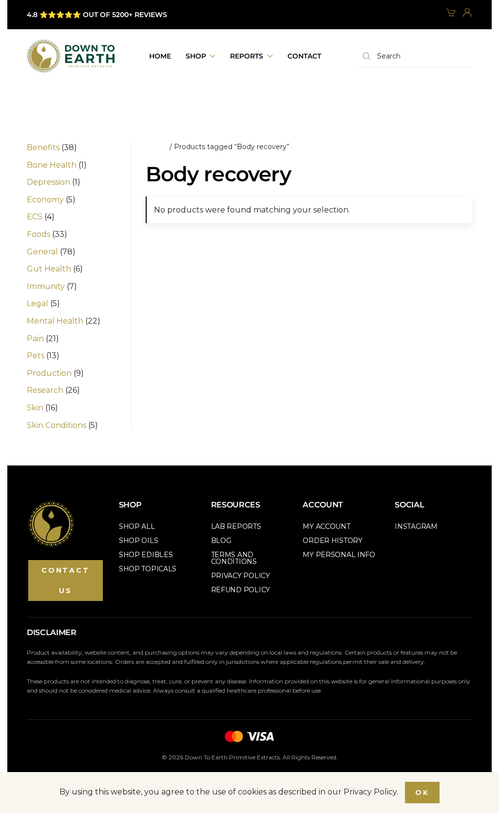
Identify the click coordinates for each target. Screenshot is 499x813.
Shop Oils (138, 540)
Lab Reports (236, 526)
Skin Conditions (56, 425)
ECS (34, 216)
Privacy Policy (240, 575)
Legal (37, 303)
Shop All (137, 526)
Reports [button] (246, 56)
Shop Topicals (147, 568)
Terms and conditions (234, 558)
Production (49, 373)
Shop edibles (146, 554)
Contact (304, 56)
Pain (35, 338)
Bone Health (52, 165)
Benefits (43, 147)
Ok (422, 792)
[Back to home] (71, 56)
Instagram (416, 526)
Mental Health (55, 321)
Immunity (46, 286)
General (42, 251)
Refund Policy (240, 589)
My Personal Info (339, 554)
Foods (38, 234)
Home (160, 56)
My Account (326, 526)
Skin (35, 407)
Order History (332, 540)
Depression (48, 182)
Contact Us (65, 580)
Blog (221, 540)
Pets (35, 355)
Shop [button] (196, 56)
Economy (45, 199)
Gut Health (49, 268)
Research (45, 390)
